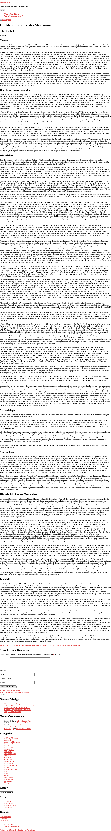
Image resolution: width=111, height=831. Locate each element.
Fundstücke (8, 756)
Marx (54, 645)
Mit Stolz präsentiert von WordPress (22, 830)
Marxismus (60, 645)
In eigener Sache (10, 761)
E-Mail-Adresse (6, 678)
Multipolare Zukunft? (23, 729)
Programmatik (9, 777)
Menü (2, 10)
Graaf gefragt (8, 759)
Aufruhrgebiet (5, 3)
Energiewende (9, 750)
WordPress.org (9, 807)
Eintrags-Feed (9, 803)
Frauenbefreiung (10, 754)
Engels (28, 645)
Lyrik (6, 773)
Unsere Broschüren (11, 14)
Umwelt (7, 783)
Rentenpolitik (9, 779)
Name (2, 674)
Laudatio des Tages (11, 769)
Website (2, 682)
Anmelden (7, 801)
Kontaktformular (5, 817)
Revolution (77, 645)
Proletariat (68, 645)
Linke (24, 645)
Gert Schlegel (9, 729)
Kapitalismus (36, 645)
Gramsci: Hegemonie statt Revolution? (17, 710)
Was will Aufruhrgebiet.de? (13, 16)
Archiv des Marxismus (12, 742)
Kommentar (4, 670)
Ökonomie (8, 775)
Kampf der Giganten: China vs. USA (17, 708)
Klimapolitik (8, 763)
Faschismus (8, 752)
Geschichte (8, 758)
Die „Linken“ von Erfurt (12, 712)
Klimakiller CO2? (22, 723)
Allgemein (17, 645)
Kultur (6, 767)
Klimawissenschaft (10, 765)
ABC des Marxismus (11, 738)
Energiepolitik (9, 748)
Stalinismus (8, 781)
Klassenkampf (46, 645)
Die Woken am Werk (24, 721)
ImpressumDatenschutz (4, 820)
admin (2, 645)
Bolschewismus (9, 746)
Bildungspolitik (9, 744)
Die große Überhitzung (12, 704)
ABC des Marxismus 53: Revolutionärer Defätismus (22, 706)
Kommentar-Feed (10, 805)
